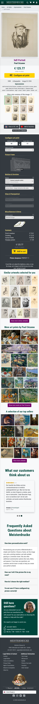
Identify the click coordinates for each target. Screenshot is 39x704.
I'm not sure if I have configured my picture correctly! (17, 589)
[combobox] (19, 150)
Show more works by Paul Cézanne (19, 405)
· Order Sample (25, 668)
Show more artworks (19, 461)
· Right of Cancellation (8, 665)
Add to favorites (28, 127)
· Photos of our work (26, 663)
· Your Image (24, 656)
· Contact (5, 656)
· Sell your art (24, 658)
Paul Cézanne (27, 7)
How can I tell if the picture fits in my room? (18, 573)
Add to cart (21, 251)
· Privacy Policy (7, 663)
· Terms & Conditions (8, 661)
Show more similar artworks (19, 321)
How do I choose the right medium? (17, 581)
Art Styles (9, 7)
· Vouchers (23, 665)
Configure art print (20, 75)
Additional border (9, 147)
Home (3, 7)
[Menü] (2, 3)
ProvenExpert (15, 508)
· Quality (23, 661)
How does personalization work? (16, 543)
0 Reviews (23, 130)
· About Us (5, 670)
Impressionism (18, 7)
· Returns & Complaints (9, 668)
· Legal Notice (6, 658)
